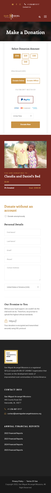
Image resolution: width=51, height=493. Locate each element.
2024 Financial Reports (13, 444)
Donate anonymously (16, 216)
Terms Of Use (32, 481)
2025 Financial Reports (13, 450)
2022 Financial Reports (13, 433)
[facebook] (16, 4)
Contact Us (27, 7)
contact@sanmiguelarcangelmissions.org (24, 414)
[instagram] (20, 4)
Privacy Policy (17, 481)
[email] (12, 4)
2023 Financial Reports (13, 439)
